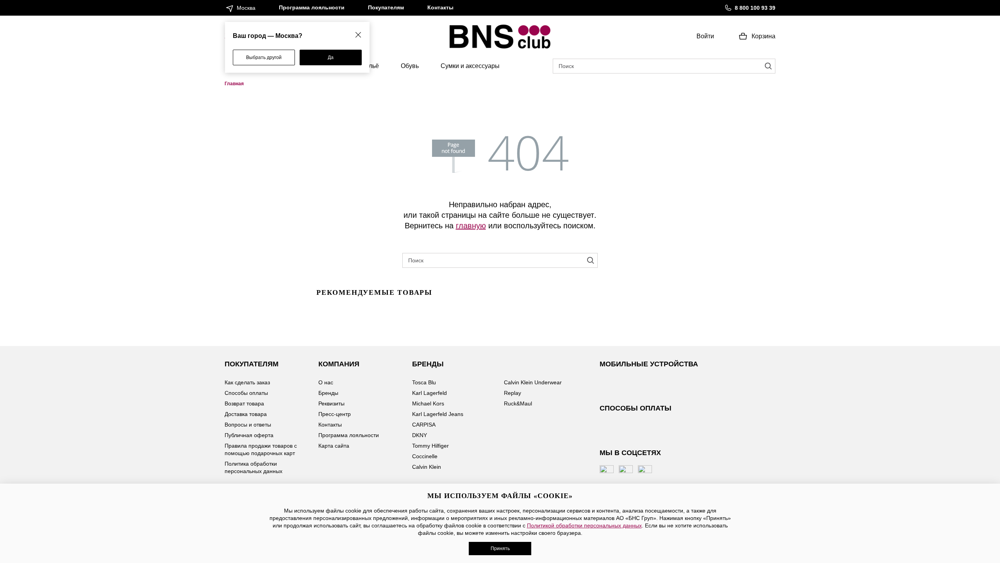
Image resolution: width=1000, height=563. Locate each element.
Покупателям (386, 7)
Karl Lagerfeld (429, 393)
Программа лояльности (312, 7)
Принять (500, 548)
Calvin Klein (426, 467)
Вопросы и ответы (248, 424)
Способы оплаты (246, 393)
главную (471, 225)
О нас (325, 382)
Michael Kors (428, 403)
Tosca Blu (424, 382)
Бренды (328, 393)
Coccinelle (425, 456)
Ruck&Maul (518, 403)
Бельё (370, 66)
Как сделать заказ (247, 382)
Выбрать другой (264, 57)
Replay (512, 393)
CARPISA (424, 424)
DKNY (419, 435)
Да (331, 57)
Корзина (763, 36)
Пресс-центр (334, 414)
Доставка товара (246, 414)
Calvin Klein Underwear (533, 382)
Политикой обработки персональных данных (584, 525)
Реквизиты (331, 403)
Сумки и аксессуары (470, 66)
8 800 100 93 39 (755, 8)
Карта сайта (333, 446)
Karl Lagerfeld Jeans (437, 414)
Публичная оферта (249, 435)
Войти (705, 36)
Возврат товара (244, 403)
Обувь (410, 66)
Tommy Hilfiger (430, 446)
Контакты (440, 7)
